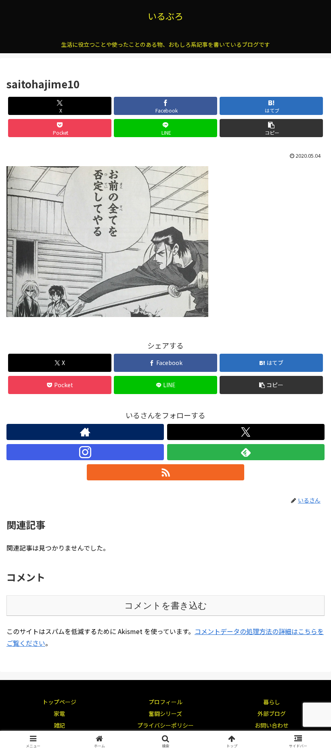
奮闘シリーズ (165, 713)
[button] (271, 128)
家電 (59, 713)
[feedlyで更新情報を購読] (246, 452)
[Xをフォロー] (246, 432)
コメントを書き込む (165, 606)
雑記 (59, 725)
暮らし (271, 702)
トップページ (59, 702)
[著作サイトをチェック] (85, 432)
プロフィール (165, 702)
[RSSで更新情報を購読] (165, 472)
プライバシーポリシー (165, 725)
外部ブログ (272, 713)
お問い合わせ (272, 725)
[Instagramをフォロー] (85, 452)
